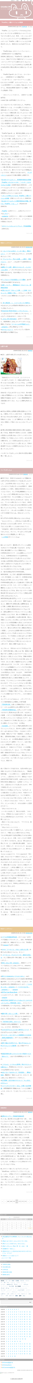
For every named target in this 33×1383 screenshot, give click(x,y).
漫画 (16, 1295)
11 (27, 1312)
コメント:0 (29, 233)
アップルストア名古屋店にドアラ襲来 (14, 279)
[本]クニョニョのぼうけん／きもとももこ (13, 1243)
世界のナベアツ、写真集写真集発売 (13, 1116)
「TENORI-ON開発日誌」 (9, 710)
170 (14, 1201)
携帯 (7, 1295)
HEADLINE (29, 247)
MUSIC (27, 1280)
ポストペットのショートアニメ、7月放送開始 (16, 226)
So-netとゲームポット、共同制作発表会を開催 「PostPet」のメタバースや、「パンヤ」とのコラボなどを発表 (16, 182)
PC (28, 26)
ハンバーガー (21, 1290)
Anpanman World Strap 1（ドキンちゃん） (15, 311)
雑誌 (24, 1295)
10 (24, 1312)
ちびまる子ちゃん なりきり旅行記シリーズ (15, 1029)
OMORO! (3, 1108)
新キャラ (11, 1295)
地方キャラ (24, 1293)
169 (11, 1201)
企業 (8, 1293)
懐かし (2, 1295)
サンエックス (23, 1288)
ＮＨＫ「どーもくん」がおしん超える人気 (15, 949)
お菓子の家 (4, 346)
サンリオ (3, 1290)
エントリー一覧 (6, 1258)
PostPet (4, 211)
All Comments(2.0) (8, 1367)
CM (9, 1280)
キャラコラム (4, 1286)
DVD (13, 1280)
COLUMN (6, 1267)
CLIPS (5, 1269)
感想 (30, 1293)
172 (20, 1201)
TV (4, 1282)
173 (22, 1201)
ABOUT (13, 0)
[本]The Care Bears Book (9, 992)
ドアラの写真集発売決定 (9, 937)
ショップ (9, 1290)
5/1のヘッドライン (6, 929)
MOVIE (22, 1280)
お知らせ (12, 1282)
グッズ (2, 1288)
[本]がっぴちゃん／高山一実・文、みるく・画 (15, 1246)
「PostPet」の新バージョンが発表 (12, 22)
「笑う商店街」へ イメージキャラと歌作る (16, 303)
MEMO (30, 350)
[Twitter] (24, 0)
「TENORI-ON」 (6, 704)
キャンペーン (25, 1286)
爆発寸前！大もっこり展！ (10, 1013)
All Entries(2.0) (7, 1362)
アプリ (20, 1284)
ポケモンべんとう (7, 329)
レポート (3, 1293)
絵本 (20, 1295)
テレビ (14, 1290)
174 (25, 1201)
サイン (17, 1288)
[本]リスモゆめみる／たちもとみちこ (13, 976)
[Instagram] (27, 0)
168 (8, 1201)
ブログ (2, 1292)
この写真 (5, 537)
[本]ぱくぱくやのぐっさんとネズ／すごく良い (15, 1241)
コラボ (12, 1288)
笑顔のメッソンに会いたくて (10, 1255)
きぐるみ (23, 1282)
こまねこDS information (9, 319)
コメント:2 (29, 460)
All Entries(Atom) (7, 1365)
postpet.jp (5, 216)
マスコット (14, 1292)
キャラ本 (11, 1286)
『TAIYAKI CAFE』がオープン (11, 1021)
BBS (18, 0)
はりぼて (3, 1284)
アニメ (15, 1284)
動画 (19, 1293)
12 (29, 1312)
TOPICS (24, 26)
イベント (26, 1284)
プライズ (8, 1292)
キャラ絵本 (18, 1286)
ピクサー (28, 1290)
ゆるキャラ (10, 1284)
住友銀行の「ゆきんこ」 (9, 1248)
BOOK (2, 1280)
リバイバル (26, 1292)
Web (31, 26)
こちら (6, 213)
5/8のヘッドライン (6, 243)
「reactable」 (5, 726)
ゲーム (7, 1288)
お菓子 (18, 1282)
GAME (17, 1280)
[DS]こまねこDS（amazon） (11, 963)
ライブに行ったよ (6, 470)
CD (6, 1280)
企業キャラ (13, 1293)
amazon (6, 945)
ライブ (30, 474)
